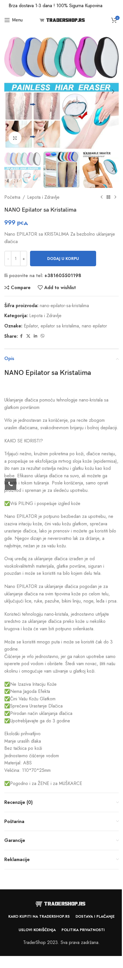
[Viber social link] (42, 336)
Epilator (31, 326)
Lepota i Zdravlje (43, 197)
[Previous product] (101, 197)
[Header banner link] (61, 5)
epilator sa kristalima (60, 326)
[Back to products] (108, 197)
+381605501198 (62, 275)
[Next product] (115, 197)
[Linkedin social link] (35, 336)
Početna (12, 197)
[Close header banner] (116, 5)
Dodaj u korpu (63, 258)
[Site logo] (61, 19)
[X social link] (28, 336)
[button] (10, 91)
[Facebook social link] (21, 336)
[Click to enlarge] (15, 138)
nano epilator (94, 326)
